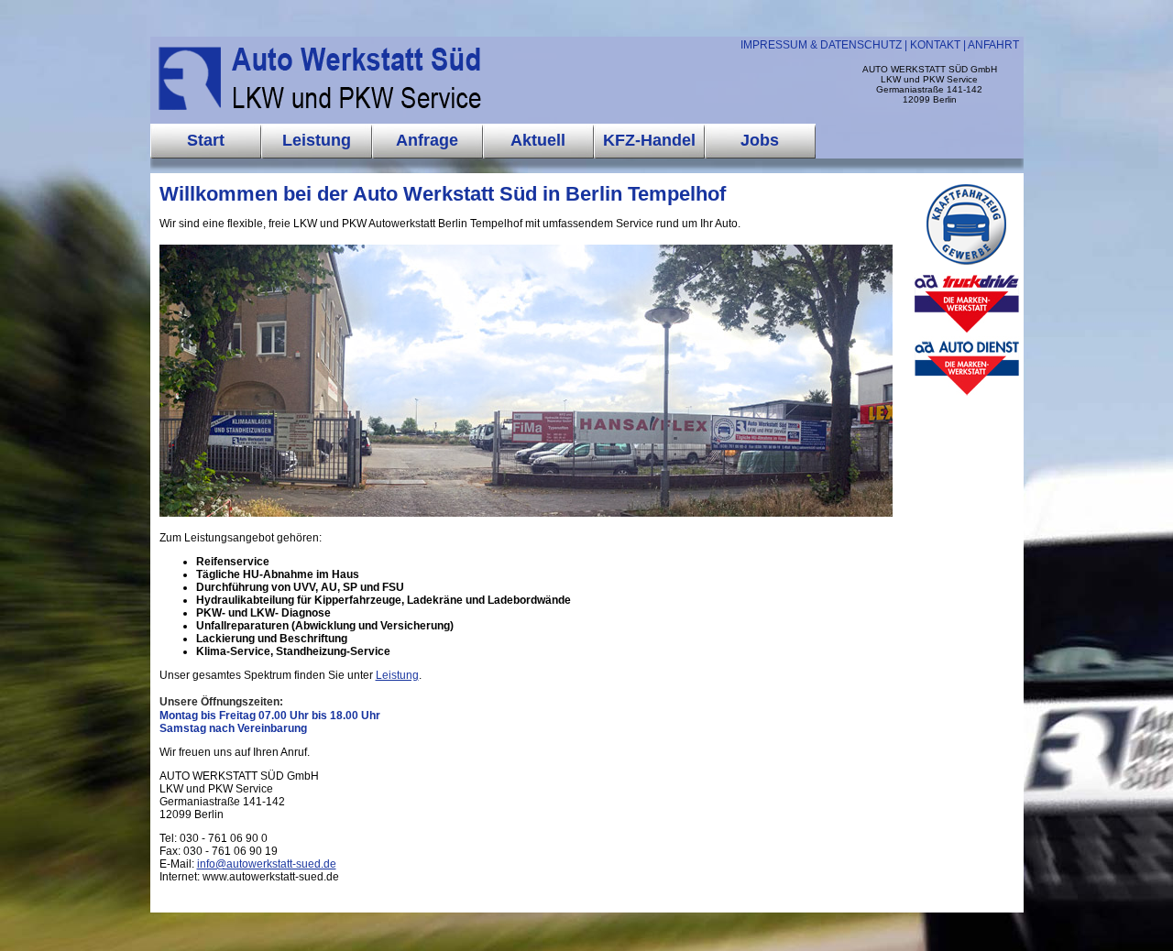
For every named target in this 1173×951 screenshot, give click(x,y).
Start (206, 140)
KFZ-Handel (649, 140)
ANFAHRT (993, 44)
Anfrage (427, 140)
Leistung (397, 675)
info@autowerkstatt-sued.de (266, 864)
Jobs (759, 140)
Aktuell (537, 140)
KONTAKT (935, 44)
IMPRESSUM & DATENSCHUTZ (821, 44)
